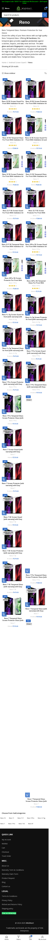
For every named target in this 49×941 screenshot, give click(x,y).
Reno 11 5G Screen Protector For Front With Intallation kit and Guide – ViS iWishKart (12, 176)
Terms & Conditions (9, 896)
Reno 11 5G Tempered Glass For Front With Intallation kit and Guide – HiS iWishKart (36, 176)
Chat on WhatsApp (9, 913)
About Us (5, 866)
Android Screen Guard (17, 62)
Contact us (6, 886)
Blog (3, 882)
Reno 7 (13, 454)
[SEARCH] (44, 14)
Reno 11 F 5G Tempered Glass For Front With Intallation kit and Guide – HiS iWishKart (13, 247)
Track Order (6, 856)
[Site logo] (24, 8)
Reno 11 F (13, 216)
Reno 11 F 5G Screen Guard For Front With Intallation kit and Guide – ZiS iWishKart (12, 213)
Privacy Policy (7, 900)
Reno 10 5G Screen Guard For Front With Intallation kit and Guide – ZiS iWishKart (13, 103)
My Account (6, 839)
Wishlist (5, 843)
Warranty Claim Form (10, 874)
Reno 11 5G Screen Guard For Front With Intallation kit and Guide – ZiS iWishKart (36, 140)
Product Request (8, 878)
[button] (4, 97)
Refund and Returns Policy (12, 904)
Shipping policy (7, 908)
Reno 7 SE (13, 522)
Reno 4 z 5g (13, 319)
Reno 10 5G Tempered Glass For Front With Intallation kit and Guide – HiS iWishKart (12, 140)
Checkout (5, 852)
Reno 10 (13, 106)
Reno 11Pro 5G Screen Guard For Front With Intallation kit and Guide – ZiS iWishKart (36, 247)
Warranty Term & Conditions (13, 870)
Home (4, 62)
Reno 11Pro (36, 249)
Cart (3, 848)
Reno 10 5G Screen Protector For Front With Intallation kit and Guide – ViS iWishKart (36, 103)
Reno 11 (36, 143)
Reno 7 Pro (36, 356)
